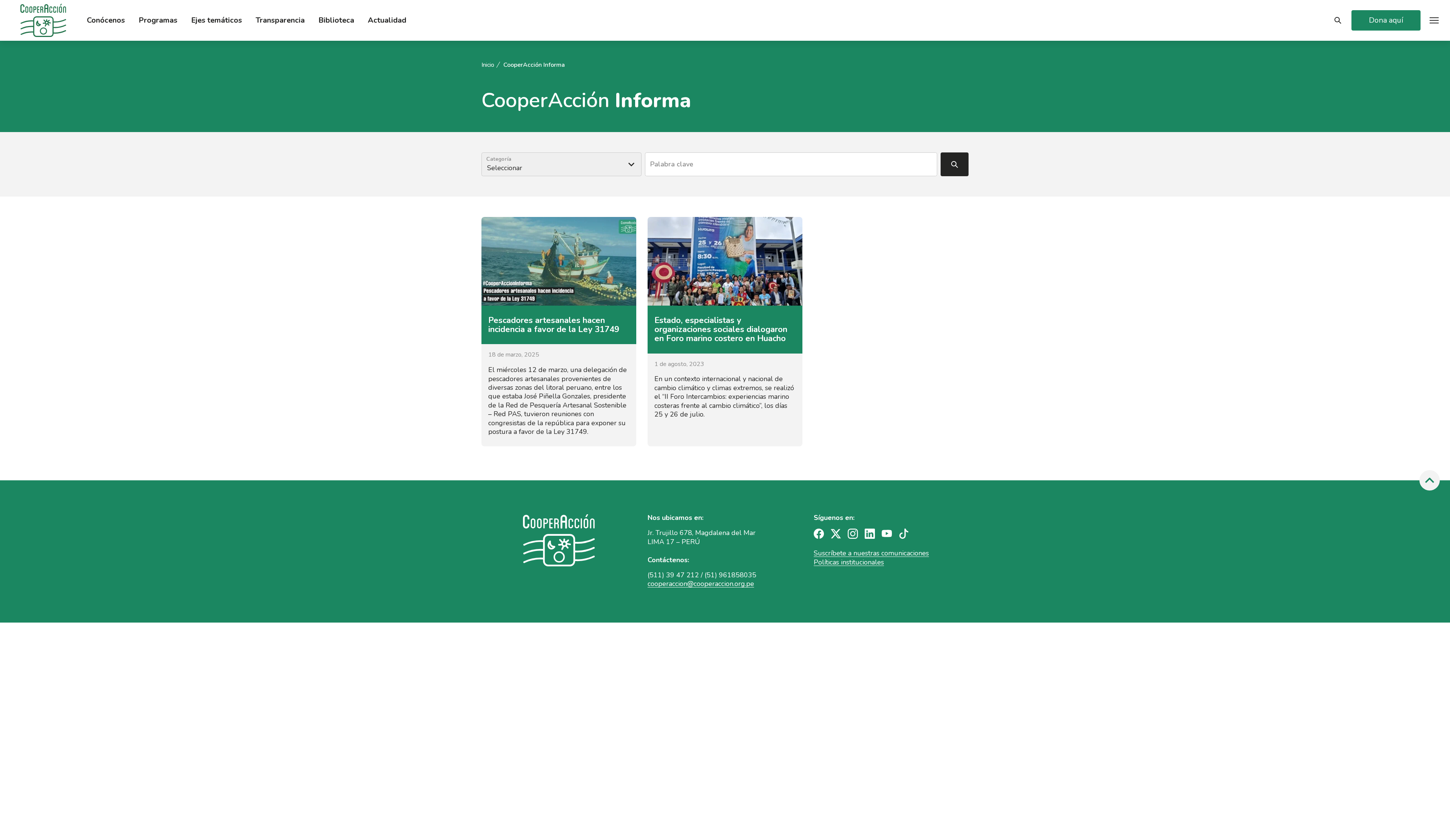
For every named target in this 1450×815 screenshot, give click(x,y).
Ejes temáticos (216, 20)
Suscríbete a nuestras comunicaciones (871, 553)
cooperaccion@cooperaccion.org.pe (701, 583)
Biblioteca (336, 20)
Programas (158, 20)
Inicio (487, 65)
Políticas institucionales (849, 562)
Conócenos (106, 20)
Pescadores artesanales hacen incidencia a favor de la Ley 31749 (553, 325)
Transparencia (280, 20)
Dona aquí (1386, 20)
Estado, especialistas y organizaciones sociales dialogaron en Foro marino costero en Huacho (720, 329)
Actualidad (387, 20)
